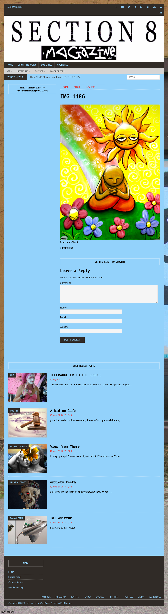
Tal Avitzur (61, 518)
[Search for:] (143, 76)
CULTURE (39, 71)
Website (64, 326)
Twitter (75, 597)
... (131, 384)
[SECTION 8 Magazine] (84, 59)
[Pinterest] (148, 7)
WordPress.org (15, 587)
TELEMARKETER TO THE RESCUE (75, 375)
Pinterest (115, 597)
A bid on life (63, 410)
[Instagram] (122, 7)
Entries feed (14, 576)
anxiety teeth (63, 482)
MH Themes (65, 603)
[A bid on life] (27, 422)
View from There (65, 446)
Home (10, 64)
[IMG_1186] (110, 237)
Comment (65, 282)
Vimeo (141, 597)
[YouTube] (154, 7)
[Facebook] (116, 7)
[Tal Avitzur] (27, 530)
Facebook (46, 597)
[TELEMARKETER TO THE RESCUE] (27, 387)
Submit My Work (27, 64)
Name (63, 307)
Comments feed (16, 582)
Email (63, 317)
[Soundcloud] (161, 13)
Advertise (62, 64)
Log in (11, 571)
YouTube (129, 597)
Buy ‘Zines (46, 64)
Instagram (60, 597)
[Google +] (142, 7)
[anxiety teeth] (27, 494)
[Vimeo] (161, 7)
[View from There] (27, 458)
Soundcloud (155, 597)
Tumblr (87, 597)
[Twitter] (129, 7)
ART (8, 71)
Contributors (57, 71)
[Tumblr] (135, 7)
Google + (100, 597)
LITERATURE (22, 71)
